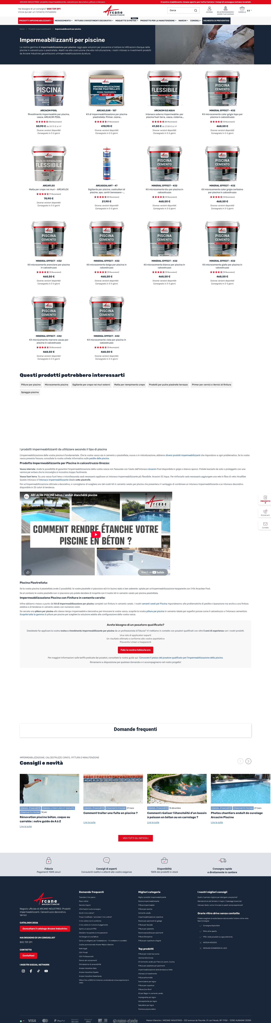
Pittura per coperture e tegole (149, 941)
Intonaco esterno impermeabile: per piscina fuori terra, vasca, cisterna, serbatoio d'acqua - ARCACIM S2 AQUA (164, 116)
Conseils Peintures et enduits (58, 808)
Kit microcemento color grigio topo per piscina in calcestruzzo (222, 116)
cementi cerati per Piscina (154, 603)
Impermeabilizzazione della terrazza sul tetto (155, 970)
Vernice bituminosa (145, 958)
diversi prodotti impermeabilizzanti (183, 455)
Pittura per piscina (145, 909)
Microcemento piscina (56, 384)
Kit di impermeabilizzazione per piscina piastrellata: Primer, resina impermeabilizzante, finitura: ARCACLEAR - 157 (106, 116)
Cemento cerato (144, 913)
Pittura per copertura (146, 985)
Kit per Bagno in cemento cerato (150, 993)
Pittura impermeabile (146, 905)
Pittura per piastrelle (146, 929)
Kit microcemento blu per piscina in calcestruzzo (164, 191)
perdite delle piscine (99, 458)
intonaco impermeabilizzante (53, 479)
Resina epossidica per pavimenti (150, 933)
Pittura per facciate (145, 925)
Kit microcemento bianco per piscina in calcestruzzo (164, 266)
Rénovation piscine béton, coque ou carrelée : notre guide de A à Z (45, 819)
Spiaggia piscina (30, 392)
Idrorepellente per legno (147, 1001)
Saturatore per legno (146, 1005)
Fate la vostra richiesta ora (135, 650)
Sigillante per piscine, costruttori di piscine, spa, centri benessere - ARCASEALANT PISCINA (106, 191)
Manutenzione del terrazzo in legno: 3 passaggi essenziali (220, 901)
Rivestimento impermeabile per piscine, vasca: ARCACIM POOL (49, 116)
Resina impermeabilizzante (148, 901)
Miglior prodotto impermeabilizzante (152, 897)
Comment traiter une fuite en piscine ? (110, 813)
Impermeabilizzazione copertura (150, 917)
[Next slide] (248, 761)
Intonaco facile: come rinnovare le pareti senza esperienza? (220, 905)
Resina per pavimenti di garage (150, 921)
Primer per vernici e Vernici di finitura (211, 384)
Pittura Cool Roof (145, 989)
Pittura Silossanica (145, 937)
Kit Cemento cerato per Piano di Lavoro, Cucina (156, 962)
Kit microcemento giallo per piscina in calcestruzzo (222, 266)
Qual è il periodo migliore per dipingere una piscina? (217, 897)
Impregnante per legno (147, 997)
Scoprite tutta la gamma (32, 614)
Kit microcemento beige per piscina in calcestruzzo (107, 266)
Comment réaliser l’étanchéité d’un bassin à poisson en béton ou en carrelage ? (177, 815)
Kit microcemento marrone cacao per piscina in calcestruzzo (48, 341)
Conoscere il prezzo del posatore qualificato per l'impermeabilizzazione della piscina (181, 657)
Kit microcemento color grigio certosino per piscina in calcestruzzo (222, 191)
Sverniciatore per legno (147, 982)
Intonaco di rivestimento (147, 974)
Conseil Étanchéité (30, 808)
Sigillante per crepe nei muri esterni (91, 384)
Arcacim (152, 469)
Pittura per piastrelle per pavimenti (151, 966)
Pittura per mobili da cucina (148, 954)
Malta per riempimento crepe (129, 384)
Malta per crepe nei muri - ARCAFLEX (48, 189)
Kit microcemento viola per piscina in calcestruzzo (106, 341)
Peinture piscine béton (147, 1009)
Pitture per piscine (31, 384)
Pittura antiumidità (145, 978)
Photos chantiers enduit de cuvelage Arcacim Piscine (237, 815)
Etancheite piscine (30, 812)
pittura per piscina (155, 611)
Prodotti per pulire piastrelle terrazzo (168, 384)
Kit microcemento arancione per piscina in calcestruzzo (49, 266)
